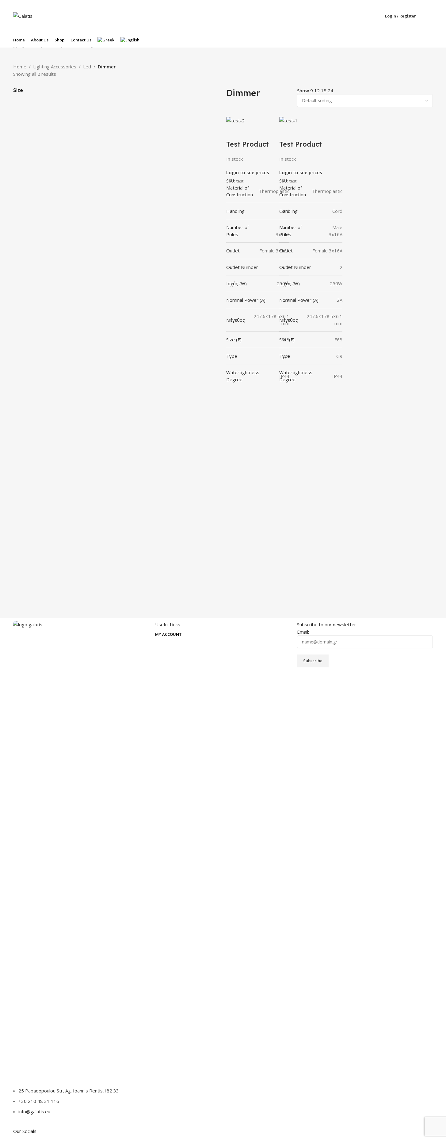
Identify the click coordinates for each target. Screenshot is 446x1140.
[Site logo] (22, 15)
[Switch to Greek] (105, 39)
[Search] (430, 16)
